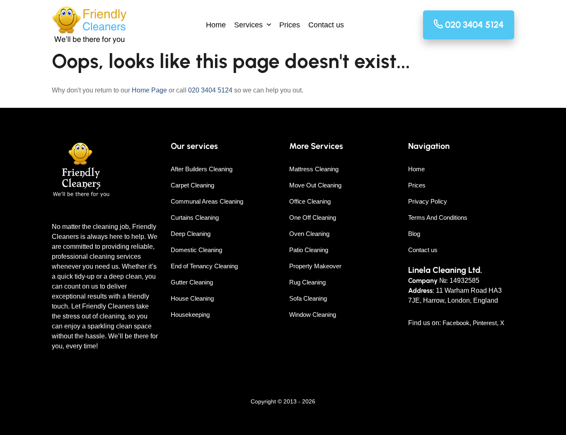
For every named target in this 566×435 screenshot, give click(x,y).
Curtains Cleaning (195, 217)
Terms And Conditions (437, 217)
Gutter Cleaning (192, 282)
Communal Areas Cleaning (207, 201)
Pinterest (485, 322)
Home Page (149, 90)
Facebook (456, 322)
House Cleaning (192, 298)
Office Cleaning (310, 201)
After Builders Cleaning (201, 169)
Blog (414, 233)
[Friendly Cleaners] (89, 25)
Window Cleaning (312, 314)
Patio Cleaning (308, 249)
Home (216, 25)
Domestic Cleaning (196, 249)
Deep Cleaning (190, 233)
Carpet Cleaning (192, 185)
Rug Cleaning (307, 282)
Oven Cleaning (309, 233)
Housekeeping (190, 314)
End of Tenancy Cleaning (204, 266)
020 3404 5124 (210, 90)
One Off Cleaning (312, 217)
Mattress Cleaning (314, 169)
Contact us (326, 25)
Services (248, 25)
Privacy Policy (427, 201)
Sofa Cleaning (308, 298)
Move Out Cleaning (315, 185)
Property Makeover (315, 266)
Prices (289, 25)
